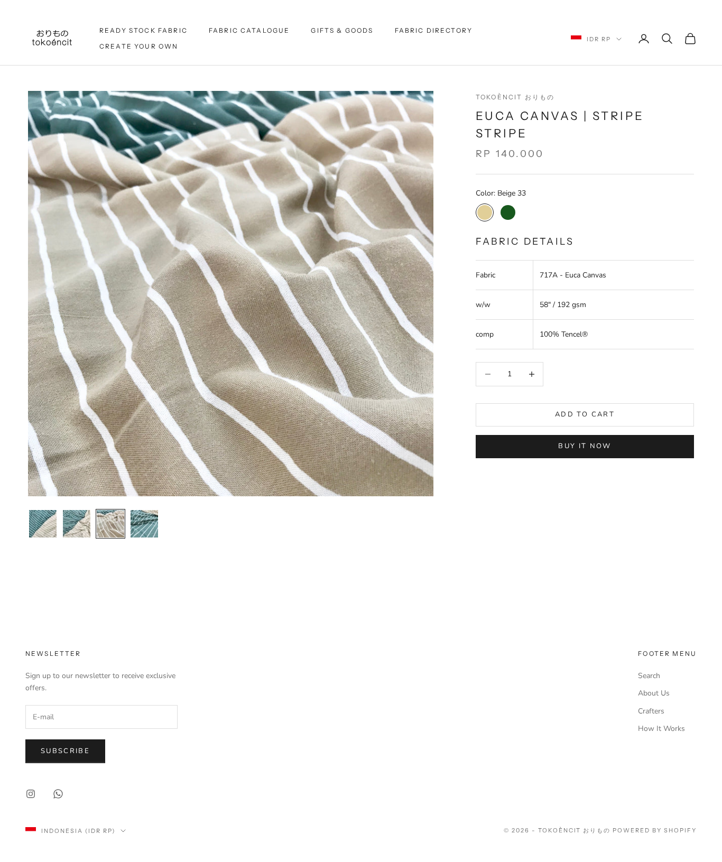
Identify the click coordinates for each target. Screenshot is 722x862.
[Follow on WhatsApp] (58, 794)
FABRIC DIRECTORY (434, 30)
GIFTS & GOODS (342, 30)
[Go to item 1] (43, 524)
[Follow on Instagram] (30, 794)
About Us (654, 693)
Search (649, 676)
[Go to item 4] (144, 524)
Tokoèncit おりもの (515, 97)
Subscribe (65, 751)
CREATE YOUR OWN (138, 46)
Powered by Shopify (655, 830)
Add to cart (585, 414)
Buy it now (584, 446)
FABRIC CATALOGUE (249, 30)
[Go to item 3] (110, 524)
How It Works (661, 729)
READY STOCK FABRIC (143, 30)
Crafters (651, 711)
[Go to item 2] (76, 524)
